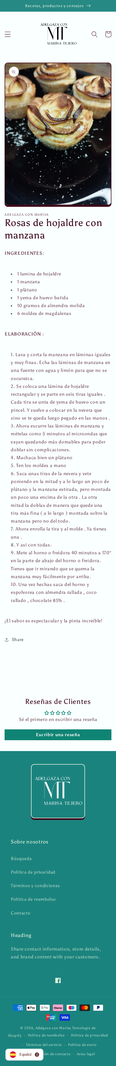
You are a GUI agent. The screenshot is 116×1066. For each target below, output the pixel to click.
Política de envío (82, 1045)
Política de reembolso (33, 899)
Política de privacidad (33, 872)
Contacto (20, 913)
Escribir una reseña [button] (58, 734)
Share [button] (18, 639)
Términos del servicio (44, 1045)
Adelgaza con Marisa (53, 1028)
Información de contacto (49, 1054)
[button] (8, 34)
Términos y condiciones (35, 885)
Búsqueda (21, 858)
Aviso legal (86, 1054)
